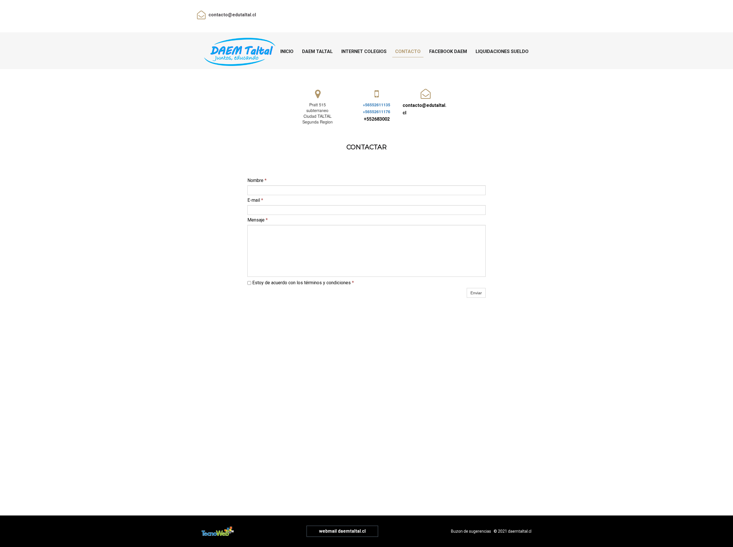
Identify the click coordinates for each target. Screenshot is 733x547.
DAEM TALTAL (317, 51)
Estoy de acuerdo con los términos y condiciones (302, 282)
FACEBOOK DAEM (448, 51)
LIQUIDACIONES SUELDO (502, 51)
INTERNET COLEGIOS (364, 51)
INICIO (286, 51)
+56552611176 (376, 111)
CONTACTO (408, 51)
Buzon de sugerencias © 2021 (479, 531)
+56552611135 (376, 104)
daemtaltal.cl (519, 531)
